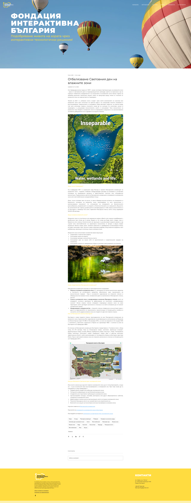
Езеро (70, 418)
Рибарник (95, 418)
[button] (172, 5)
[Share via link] (79, 436)
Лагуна (85, 427)
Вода (79, 424)
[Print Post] (83, 436)
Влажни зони (72, 424)
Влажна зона (115, 421)
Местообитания (96, 421)
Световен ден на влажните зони (76, 421)
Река (80, 427)
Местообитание (73, 427)
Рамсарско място (109, 424)
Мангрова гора (106, 421)
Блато (88, 421)
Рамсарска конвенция (85, 418)
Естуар (76, 418)
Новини (70, 431)
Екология (85, 424)
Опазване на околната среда (108, 418)
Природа (100, 424)
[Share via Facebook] (68, 436)
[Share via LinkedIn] (76, 436)
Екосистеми (92, 424)
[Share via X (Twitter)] (72, 436)
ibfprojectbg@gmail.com (142, 487)
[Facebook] (35, 495)
